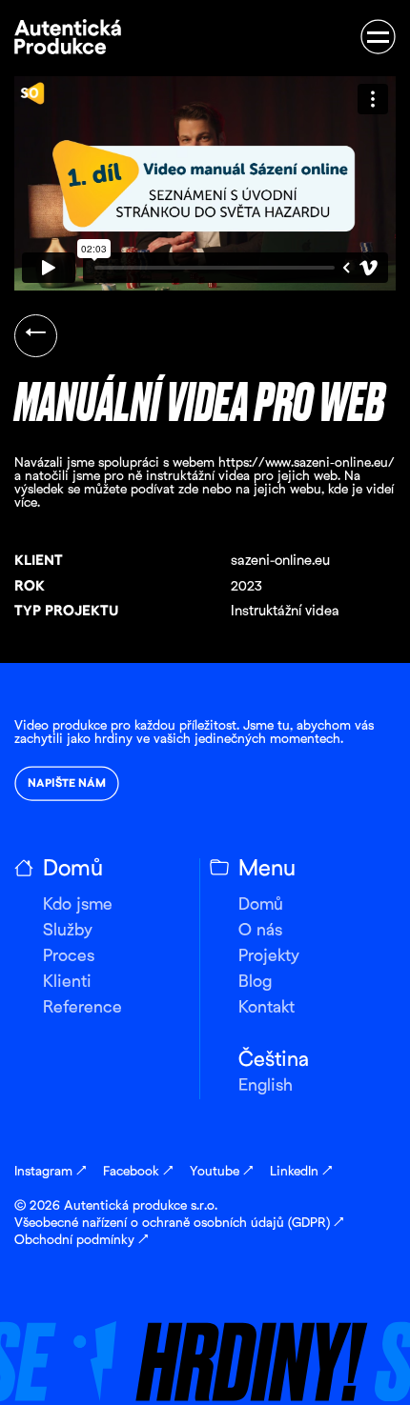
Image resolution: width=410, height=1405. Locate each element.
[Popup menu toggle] (378, 36)
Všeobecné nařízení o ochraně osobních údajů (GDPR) (178, 1223)
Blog (255, 982)
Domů (260, 905)
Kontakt (266, 1008)
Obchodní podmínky (81, 1240)
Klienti (67, 982)
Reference (82, 1008)
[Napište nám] (205, 1332)
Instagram (50, 1172)
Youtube (221, 1172)
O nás (260, 931)
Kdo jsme (78, 905)
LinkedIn (301, 1172)
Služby (67, 931)
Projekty (268, 957)
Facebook (138, 1172)
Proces (68, 957)
